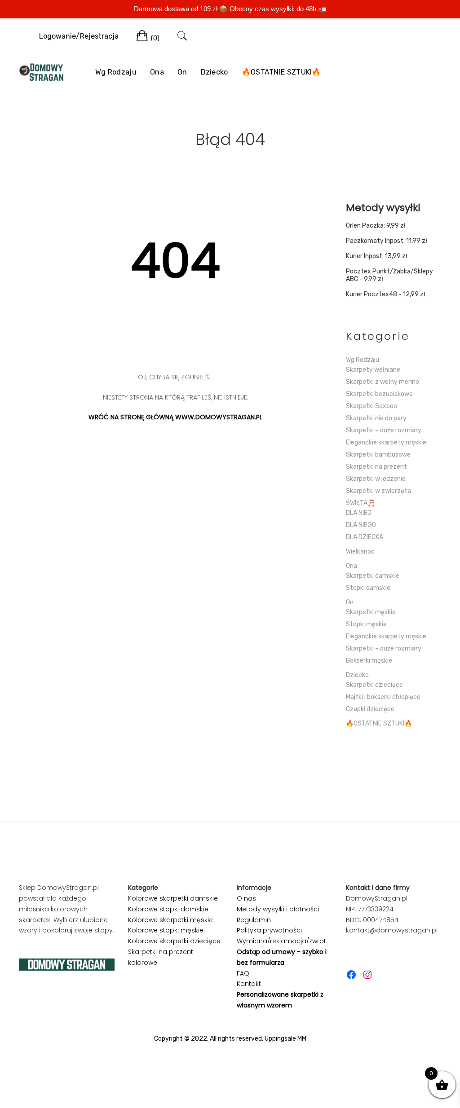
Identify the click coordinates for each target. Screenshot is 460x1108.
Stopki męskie (366, 624)
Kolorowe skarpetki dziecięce (174, 941)
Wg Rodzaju (116, 72)
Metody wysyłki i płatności (278, 909)
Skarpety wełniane (373, 370)
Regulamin (254, 919)
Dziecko (214, 72)
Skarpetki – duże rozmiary (383, 430)
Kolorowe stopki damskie (168, 909)
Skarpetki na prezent (376, 466)
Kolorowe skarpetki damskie (173, 898)
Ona (157, 72)
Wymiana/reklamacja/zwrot (281, 941)
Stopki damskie (368, 588)
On (182, 72)
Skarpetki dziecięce (374, 685)
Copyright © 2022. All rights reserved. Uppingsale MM (230, 1038)
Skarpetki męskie (371, 612)
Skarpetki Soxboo (371, 406)
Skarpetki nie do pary (376, 418)
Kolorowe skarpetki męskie (170, 919)
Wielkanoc (360, 551)
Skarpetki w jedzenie (376, 479)
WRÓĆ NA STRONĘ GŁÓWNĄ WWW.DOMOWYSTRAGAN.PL (175, 417)
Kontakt (249, 983)
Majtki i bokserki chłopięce (383, 697)
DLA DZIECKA (364, 537)
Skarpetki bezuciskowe (379, 394)
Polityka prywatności (269, 930)
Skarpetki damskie (372, 576)
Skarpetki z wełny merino (382, 382)
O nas (246, 898)
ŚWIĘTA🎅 (360, 503)
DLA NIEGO (361, 525)
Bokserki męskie (369, 660)
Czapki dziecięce (370, 709)
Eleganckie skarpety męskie (386, 442)
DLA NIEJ (359, 513)
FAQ (243, 973)
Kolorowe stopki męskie (165, 930)
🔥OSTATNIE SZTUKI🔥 (281, 72)
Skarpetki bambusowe (378, 454)
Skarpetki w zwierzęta (378, 491)
